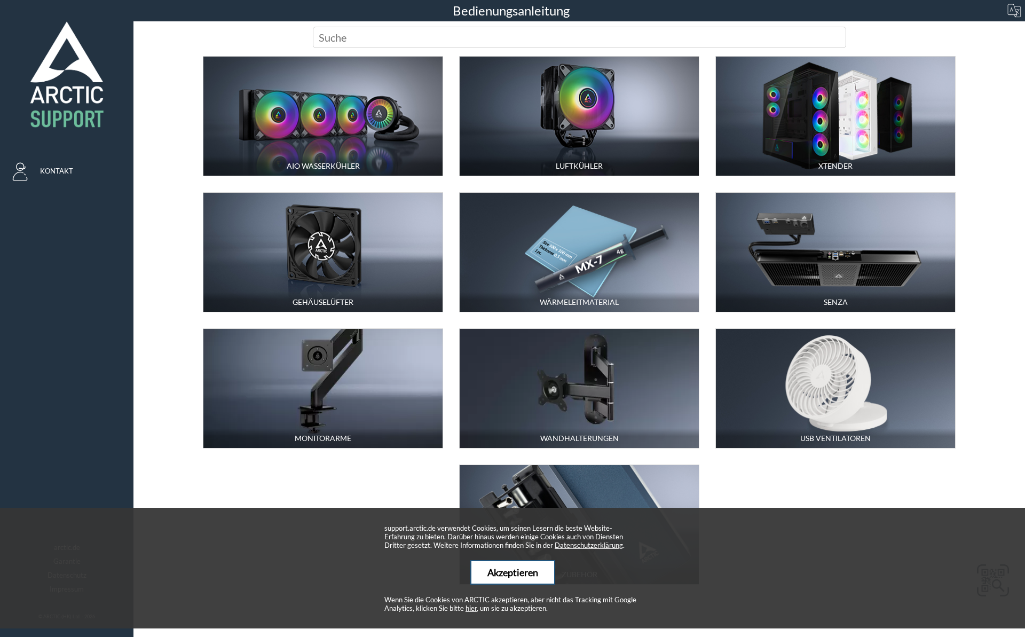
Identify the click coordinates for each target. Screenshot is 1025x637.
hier (471, 608)
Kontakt (56, 171)
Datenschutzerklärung (589, 545)
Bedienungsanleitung (512, 10)
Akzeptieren (512, 572)
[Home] (67, 74)
